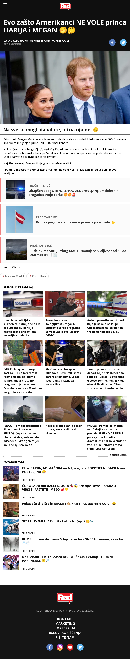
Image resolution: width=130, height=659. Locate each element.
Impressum (65, 628)
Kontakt (65, 619)
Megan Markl (13, 276)
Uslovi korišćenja (65, 632)
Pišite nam (65, 637)
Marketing (65, 623)
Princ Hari (38, 276)
